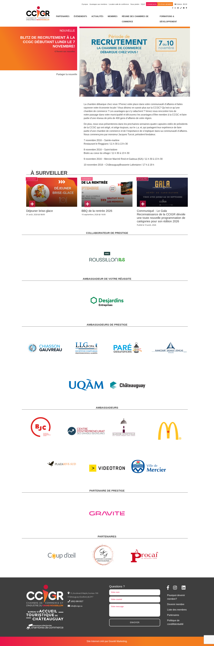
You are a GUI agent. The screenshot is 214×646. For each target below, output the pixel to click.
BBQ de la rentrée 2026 (97, 210)
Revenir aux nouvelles (65, 51)
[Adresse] (186, 7)
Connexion (151, 4)
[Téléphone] (180, 7)
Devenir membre (165, 4)
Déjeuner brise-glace (39, 210)
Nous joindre (134, 4)
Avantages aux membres (98, 4)
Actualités (97, 16)
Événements (80, 16)
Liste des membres (177, 609)
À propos (85, 4)
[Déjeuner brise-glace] (32, 204)
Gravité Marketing (118, 641)
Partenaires (62, 16)
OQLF (143, 4)
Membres (112, 16)
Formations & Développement (168, 19)
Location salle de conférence (119, 4)
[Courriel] (183, 7)
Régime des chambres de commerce (135, 19)
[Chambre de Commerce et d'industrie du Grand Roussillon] (37, 13)
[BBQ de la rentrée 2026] (87, 204)
